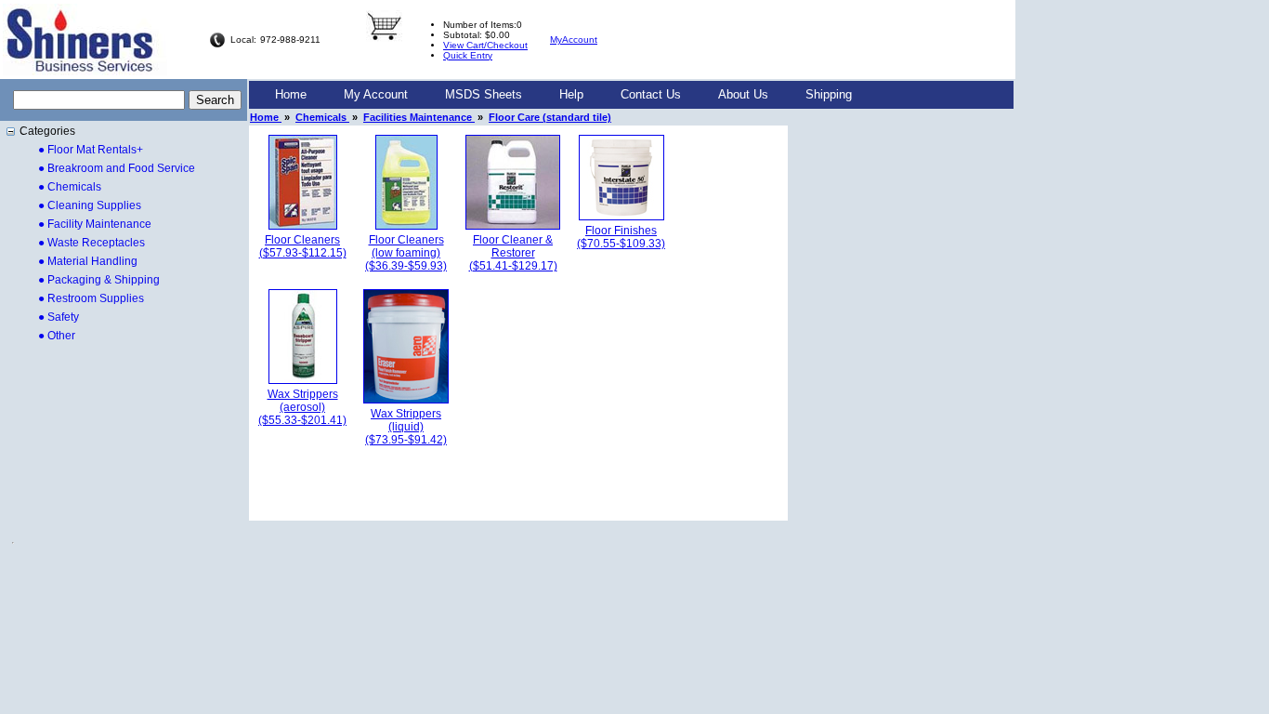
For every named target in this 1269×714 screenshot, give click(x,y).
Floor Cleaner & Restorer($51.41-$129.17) (513, 252)
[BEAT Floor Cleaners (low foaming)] (406, 225)
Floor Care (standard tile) (550, 117)
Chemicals (322, 117)
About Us (743, 94)
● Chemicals (69, 186)
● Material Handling (87, 261)
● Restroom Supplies (91, 298)
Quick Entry (467, 55)
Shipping (828, 94)
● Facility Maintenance (94, 224)
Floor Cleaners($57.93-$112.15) (303, 246)
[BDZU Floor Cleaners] (302, 225)
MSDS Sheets (483, 94)
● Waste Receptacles (91, 242)
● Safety (58, 317)
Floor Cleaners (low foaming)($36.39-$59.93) (406, 252)
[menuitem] (290, 95)
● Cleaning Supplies (89, 205)
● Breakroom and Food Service (116, 168)
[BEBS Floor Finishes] (621, 216)
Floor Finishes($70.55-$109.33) (621, 237)
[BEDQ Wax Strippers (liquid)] (406, 399)
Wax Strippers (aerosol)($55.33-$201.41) (302, 407)
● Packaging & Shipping (99, 279)
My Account (376, 94)
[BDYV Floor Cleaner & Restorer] (512, 225)
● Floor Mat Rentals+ (90, 149)
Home (291, 94)
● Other (56, 335)
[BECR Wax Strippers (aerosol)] (302, 380)
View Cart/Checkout (485, 45)
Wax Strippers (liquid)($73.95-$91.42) (406, 426)
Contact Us (651, 94)
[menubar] (563, 95)
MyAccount (573, 39)
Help (571, 94)
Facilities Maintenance (419, 117)
